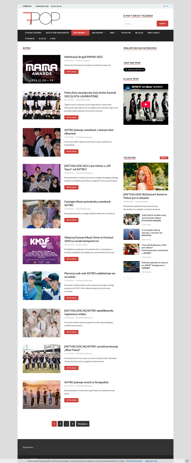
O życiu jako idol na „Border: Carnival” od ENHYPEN (152, 233)
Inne (112, 33)
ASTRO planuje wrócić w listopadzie (86, 382)
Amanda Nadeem (141, 202)
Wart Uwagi (153, 33)
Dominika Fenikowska (84, 137)
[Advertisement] (131, 140)
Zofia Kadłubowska (83, 100)
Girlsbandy (97, 33)
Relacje (139, 33)
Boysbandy (79, 33)
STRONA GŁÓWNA (33, 33)
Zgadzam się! (151, 461)
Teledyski (126, 33)
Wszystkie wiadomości (57, 33)
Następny (82, 423)
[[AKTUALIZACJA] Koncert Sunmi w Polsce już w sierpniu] (145, 176)
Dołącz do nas (56, 6)
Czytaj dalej (71, 71)
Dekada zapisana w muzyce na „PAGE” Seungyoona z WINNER (155, 265)
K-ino (52, 39)
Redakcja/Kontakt (42, 6)
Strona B (29, 39)
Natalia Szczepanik (83, 60)
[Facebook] (164, 6)
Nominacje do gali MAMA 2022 (83, 56)
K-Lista (42, 39)
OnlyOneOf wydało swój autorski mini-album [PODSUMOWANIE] (154, 218)
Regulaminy (28, 447)
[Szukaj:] (145, 23)
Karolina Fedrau (82, 245)
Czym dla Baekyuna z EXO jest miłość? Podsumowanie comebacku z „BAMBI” (155, 249)
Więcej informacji (134, 461)
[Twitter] (167, 6)
